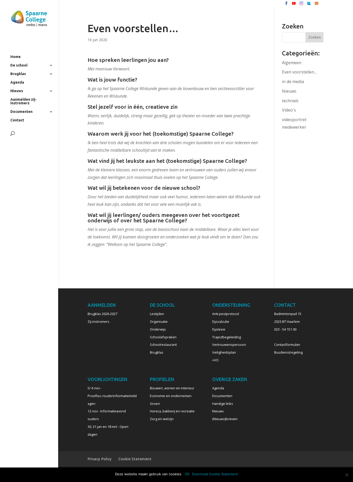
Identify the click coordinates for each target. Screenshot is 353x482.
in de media (293, 81)
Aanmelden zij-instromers (23, 101)
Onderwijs (158, 329)
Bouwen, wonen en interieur (172, 388)
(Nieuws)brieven (224, 419)
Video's (289, 110)
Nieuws (16, 91)
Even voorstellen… (299, 72)
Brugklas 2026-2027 (102, 313)
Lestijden (157, 313)
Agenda (17, 82)
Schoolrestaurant (163, 344)
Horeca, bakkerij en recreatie (172, 411)
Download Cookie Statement (215, 474)
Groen (155, 403)
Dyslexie (218, 329)
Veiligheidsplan (224, 352)
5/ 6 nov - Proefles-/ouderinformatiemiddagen (112, 396)
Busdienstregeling (288, 352)
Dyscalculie (220, 321)
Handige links (222, 403)
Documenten (21, 112)
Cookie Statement (134, 458)
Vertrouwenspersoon (229, 344)
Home (15, 57)
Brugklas (18, 74)
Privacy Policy (100, 458)
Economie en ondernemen (170, 395)
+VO (215, 360)
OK (187, 474)
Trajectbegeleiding (226, 337)
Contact (17, 120)
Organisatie (159, 321)
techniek (290, 101)
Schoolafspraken (163, 337)
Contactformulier (287, 344)
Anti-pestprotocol (225, 313)
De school (18, 65)
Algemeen (291, 62)
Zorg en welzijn (162, 419)
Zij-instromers (98, 321)
